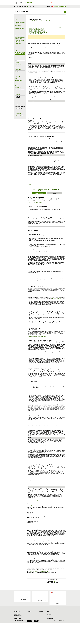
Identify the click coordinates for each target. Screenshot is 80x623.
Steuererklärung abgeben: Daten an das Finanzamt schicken (20, 38)
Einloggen (64, 6)
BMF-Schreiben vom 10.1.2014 (56, 298)
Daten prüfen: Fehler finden (19, 35)
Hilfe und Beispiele (18, 43)
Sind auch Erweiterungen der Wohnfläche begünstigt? (36, 29)
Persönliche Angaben (18, 64)
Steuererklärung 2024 (17, 611)
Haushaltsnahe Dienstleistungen (17, 97)
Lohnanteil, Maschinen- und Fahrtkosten (34, 549)
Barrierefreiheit (49, 614)
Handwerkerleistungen (19, 99)
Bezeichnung (30, 505)
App (14, 6)
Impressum (17, 48)
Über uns (38, 608)
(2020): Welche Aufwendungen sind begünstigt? (35, 202)
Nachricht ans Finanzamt (19, 115)
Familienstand (17, 62)
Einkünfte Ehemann (18, 67)
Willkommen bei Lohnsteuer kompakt (19, 20)
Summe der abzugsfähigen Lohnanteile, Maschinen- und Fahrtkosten (38, 571)
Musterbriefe (29, 612)
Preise (25, 6)
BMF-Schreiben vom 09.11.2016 (38, 252)
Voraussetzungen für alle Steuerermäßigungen (35, 26)
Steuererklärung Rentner (17, 618)
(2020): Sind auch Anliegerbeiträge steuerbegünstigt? (36, 500)
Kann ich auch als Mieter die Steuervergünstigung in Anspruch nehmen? (39, 20)
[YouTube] (65, 620)
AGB (48, 611)
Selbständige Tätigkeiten (19, 82)
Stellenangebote (39, 612)
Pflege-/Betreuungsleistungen (20, 106)
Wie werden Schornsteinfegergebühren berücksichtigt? (36, 28)
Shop (33, 6)
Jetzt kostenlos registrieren (39, 193)
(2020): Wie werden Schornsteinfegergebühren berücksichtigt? (37, 282)
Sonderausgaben (17, 94)
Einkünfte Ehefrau (18, 69)
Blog (30, 6)
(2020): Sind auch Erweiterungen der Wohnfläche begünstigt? (37, 336)
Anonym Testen (54, 193)
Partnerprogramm (40, 611)
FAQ (28, 6)
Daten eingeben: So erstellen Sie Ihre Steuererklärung (20, 31)
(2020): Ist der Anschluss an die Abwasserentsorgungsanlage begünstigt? (39, 445)
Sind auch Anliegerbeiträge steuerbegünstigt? (35, 33)
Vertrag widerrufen (50, 618)
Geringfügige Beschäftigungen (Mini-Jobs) (20, 104)
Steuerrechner (29, 611)
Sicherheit (21, 6)
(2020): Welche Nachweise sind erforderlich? (34, 184)
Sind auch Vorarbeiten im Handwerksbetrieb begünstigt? (37, 31)
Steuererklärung (30, 122)
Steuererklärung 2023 (17, 612)
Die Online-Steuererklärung (22, 3)
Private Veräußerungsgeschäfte (20, 89)
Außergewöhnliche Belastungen (20, 111)
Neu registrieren (57, 6)
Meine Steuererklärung (18, 25)
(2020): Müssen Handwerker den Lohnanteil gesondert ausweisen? (37, 364)
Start (17, 6)
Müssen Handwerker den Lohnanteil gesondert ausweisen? (37, 30)
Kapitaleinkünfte (17, 76)
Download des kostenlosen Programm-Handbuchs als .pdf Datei (20, 53)
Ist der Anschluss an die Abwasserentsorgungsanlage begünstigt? (38, 32)
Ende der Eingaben (18, 117)
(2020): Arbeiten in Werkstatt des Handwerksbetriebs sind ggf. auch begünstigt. (39, 114)
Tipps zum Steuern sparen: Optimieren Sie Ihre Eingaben (20, 33)
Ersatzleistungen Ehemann (19, 73)
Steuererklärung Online (17, 608)
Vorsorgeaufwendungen (18, 92)
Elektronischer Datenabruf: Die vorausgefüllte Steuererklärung (19, 28)
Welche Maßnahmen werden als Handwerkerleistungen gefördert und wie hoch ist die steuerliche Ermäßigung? (45, 27)
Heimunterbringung (19, 108)
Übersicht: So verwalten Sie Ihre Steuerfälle (19, 23)
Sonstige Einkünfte (18, 87)
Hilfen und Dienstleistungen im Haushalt (20, 101)
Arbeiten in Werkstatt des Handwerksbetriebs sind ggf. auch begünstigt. (39, 21)
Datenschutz (49, 612)
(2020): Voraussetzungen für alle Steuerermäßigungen (36, 225)
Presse (16, 50)
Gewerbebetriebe (17, 83)
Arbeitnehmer (17, 71)
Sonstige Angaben (18, 113)
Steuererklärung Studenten (18, 615)
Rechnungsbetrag (30, 537)
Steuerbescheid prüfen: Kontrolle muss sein (19, 41)
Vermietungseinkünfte (18, 80)
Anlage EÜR (17, 85)
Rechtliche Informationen (19, 46)
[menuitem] (50, 6)
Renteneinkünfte (17, 78)
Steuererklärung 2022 (17, 614)
